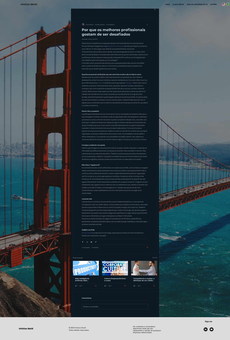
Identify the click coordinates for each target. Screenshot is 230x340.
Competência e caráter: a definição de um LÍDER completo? (143, 280)
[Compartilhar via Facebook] (82, 242)
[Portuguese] (228, 4)
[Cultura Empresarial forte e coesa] (115, 268)
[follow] (206, 329)
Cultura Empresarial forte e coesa (115, 280)
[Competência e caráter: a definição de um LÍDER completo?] (144, 268)
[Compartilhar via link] (96, 242)
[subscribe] (212, 329)
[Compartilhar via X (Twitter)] (87, 242)
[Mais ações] (147, 24)
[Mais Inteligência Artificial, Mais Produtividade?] (86, 268)
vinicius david (26, 328)
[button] (155, 9)
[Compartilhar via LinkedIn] (91, 242)
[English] (224, 4)
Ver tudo (154, 257)
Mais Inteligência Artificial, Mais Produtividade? (82, 280)
